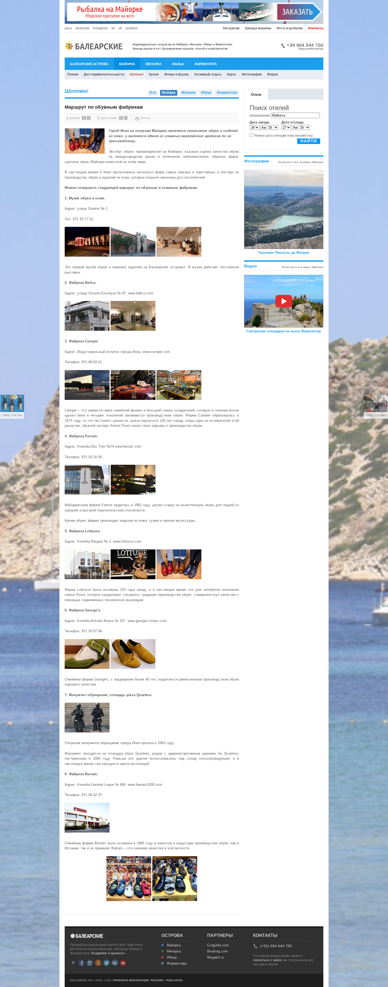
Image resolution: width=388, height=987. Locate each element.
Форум (272, 74)
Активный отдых (207, 74)
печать (145, 117)
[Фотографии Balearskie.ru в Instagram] (89, 963)
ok (113, 28)
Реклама (157, 980)
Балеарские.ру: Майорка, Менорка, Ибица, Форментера (95, 47)
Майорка (127, 64)
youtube (132, 28)
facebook (82, 28)
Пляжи (72, 74)
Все (153, 92)
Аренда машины (258, 28)
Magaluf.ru (215, 957)
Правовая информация (131, 980)
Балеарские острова (89, 64)
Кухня (154, 74)
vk (120, 28)
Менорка (154, 64)
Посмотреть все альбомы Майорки (301, 162)
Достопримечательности (104, 74)
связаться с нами (267, 960)
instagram (100, 28)
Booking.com (217, 951)
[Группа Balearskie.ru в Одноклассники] (98, 963)
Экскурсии (231, 28)
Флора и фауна (176, 74)
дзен (68, 28)
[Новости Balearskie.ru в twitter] (106, 963)
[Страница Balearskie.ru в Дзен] (73, 963)
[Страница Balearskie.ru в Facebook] (81, 963)
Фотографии (252, 74)
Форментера (206, 64)
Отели (256, 95)
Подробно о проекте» (108, 953)
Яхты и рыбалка (290, 28)
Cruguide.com (218, 945)
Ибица (178, 64)
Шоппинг (137, 74)
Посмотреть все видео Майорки (302, 267)
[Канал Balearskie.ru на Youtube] (123, 963)
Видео (250, 266)
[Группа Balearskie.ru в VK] (114, 963)
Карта (231, 74)
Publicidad (174, 980)
